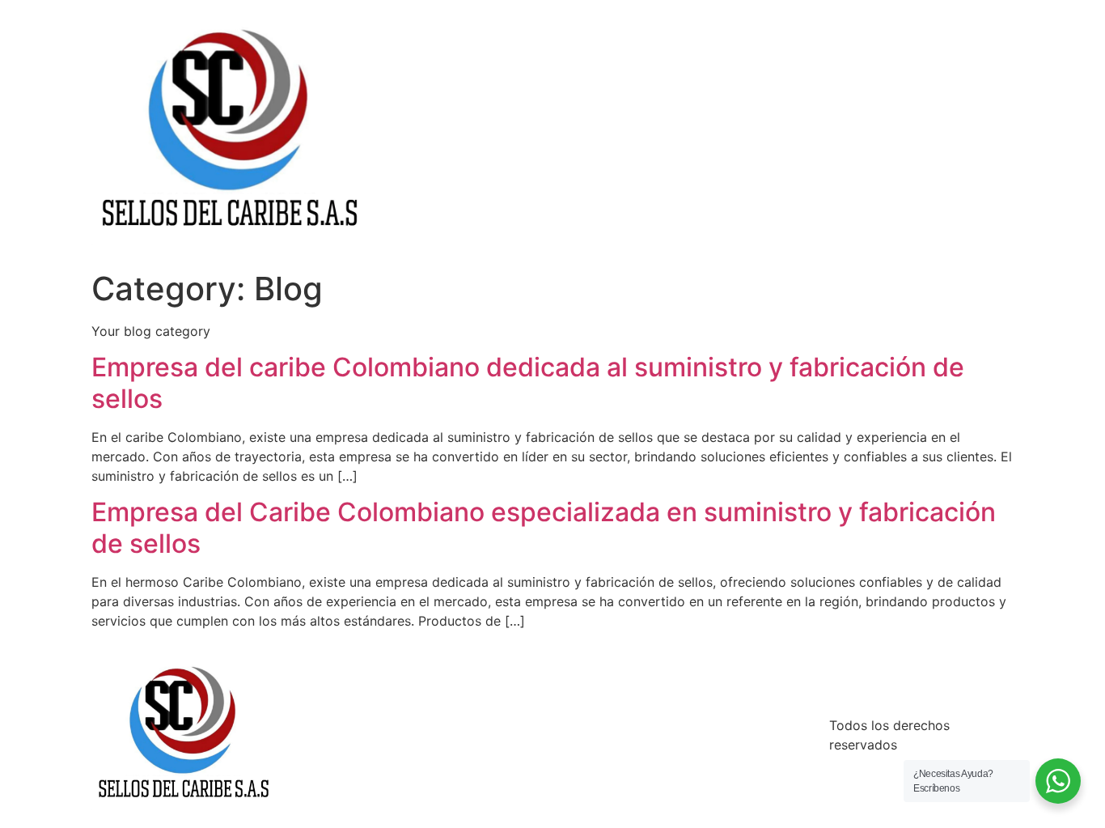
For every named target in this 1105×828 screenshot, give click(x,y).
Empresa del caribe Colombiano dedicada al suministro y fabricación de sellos (527, 382)
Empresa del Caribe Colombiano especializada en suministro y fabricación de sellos (543, 527)
